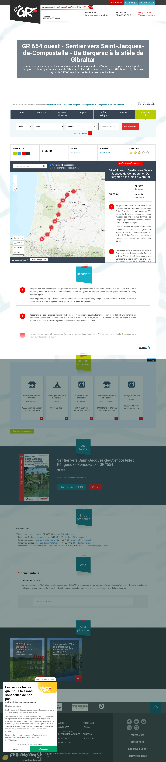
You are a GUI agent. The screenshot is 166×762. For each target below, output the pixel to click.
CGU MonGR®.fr (97, 754)
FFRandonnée (62, 754)
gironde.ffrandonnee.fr (45, 540)
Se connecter (147, 3)
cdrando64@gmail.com (98, 546)
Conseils (87, 734)
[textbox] (27, 166)
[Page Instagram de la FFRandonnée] (136, 727)
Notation (134, 148)
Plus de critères (80, 133)
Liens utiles (137, 742)
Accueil (13, 105)
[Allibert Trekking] (97, 707)
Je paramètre (16, 749)
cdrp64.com (52, 546)
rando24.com (43, 537)
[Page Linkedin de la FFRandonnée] (129, 727)
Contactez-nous (137, 756)
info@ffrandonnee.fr (66, 534)
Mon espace (64, 738)
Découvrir (96, 487)
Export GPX (18, 247)
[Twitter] (136, 721)
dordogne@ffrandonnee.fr (76, 537)
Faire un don (116, 3)
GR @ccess (63, 727)
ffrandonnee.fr (35, 534)
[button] (44, 166)
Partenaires (137, 735)
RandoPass (88, 723)
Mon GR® (25, 12)
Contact (48, 756)
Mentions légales (84, 754)
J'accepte (43, 749)
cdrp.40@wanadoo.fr (85, 543)
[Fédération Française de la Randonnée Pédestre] (26, 756)
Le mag (86, 727)
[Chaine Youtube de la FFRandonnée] (143, 721)
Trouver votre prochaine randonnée (31, 105)
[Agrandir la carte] (15, 185)
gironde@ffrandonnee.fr (81, 540)
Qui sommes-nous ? (137, 749)
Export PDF (18, 252)
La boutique (131, 3)
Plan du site (72, 754)
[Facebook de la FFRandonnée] (129, 721)
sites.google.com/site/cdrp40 (48, 543)
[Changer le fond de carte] (15, 189)
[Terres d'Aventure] (75, 707)
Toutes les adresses (22, 431)
